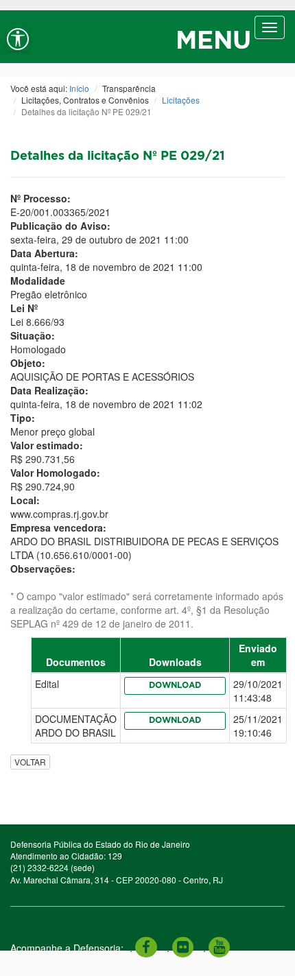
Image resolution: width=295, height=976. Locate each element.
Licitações (181, 100)
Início (79, 88)
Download (175, 685)
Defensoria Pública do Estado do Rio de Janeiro (100, 844)
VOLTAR (30, 761)
